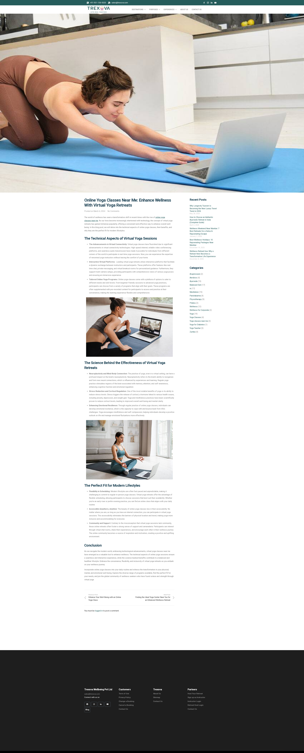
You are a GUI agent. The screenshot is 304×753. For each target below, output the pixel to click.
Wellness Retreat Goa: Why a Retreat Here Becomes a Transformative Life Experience (203, 254)
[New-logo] (98, 9)
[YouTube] (215, 3)
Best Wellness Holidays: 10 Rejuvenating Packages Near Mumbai (201, 242)
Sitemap (156, 697)
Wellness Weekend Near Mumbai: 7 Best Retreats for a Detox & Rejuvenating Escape (204, 231)
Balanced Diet (195, 285)
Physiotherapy (196, 299)
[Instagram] (208, 3)
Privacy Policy (125, 697)
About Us (157, 694)
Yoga (192, 314)
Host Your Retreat (195, 694)
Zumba (192, 332)
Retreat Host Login (195, 705)
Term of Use (124, 694)
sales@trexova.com (120, 3)
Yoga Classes (195, 317)
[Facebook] (204, 3)
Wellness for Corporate (199, 310)
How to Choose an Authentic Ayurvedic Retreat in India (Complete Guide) (201, 220)
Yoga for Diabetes (197, 324)
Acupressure (195, 274)
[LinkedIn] (212, 3)
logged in (99, 611)
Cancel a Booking (126, 705)
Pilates (193, 303)
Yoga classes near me (199, 321)
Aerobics (193, 278)
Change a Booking (126, 701)
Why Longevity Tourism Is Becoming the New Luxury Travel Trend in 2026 (203, 208)
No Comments (113, 211)
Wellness (193, 306)
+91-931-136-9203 (98, 3)
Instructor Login (194, 701)
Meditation (194, 292)
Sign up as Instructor (196, 697)
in (190, 288)
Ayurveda (193, 281)
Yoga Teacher (195, 328)
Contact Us (123, 709)
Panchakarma (195, 296)
